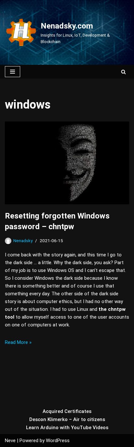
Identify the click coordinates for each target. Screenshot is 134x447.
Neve (10, 440)
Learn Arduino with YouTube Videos (67, 427)
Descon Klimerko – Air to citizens (67, 419)
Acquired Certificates (67, 411)
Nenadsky (23, 240)
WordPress (58, 440)
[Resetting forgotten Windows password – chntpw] (67, 163)
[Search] (123, 71)
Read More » (18, 342)
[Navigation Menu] (12, 71)
